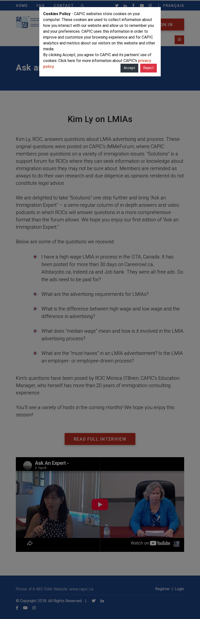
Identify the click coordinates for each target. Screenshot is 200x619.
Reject (148, 68)
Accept (129, 68)
